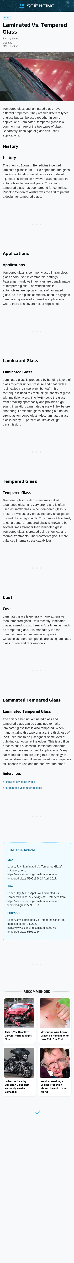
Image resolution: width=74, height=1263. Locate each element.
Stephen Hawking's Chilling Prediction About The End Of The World (53, 1086)
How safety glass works (20, 781)
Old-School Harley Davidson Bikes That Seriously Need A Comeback (17, 1086)
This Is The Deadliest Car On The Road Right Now (18, 1035)
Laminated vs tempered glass (24, 787)
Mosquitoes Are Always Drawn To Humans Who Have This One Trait (54, 1035)
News (7, 18)
